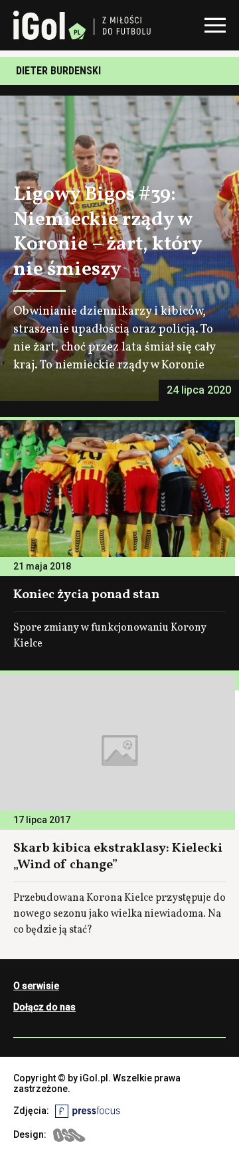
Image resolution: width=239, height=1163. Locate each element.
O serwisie (36, 985)
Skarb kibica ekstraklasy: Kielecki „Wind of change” (117, 856)
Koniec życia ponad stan (86, 594)
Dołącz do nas (44, 1007)
